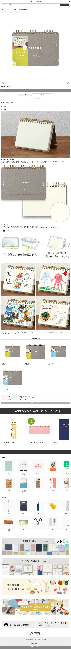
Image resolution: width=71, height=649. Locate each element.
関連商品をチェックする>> (35, 402)
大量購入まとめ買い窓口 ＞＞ (35, 643)
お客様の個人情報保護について (30, 639)
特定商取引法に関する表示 (41, 639)
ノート (4, 7)
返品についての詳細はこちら (7, 102)
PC (40, 646)
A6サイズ (7, 7)
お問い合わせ (4, 106)
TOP (1, 7)
